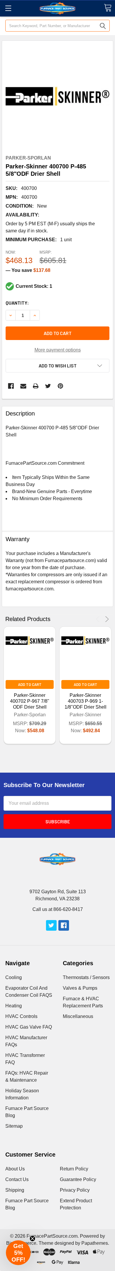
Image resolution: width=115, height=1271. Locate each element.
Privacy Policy (75, 1190)
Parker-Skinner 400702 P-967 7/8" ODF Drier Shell (29, 701)
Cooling (13, 977)
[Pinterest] (60, 386)
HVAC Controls (21, 1016)
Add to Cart (30, 684)
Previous (98, 619)
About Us (15, 1168)
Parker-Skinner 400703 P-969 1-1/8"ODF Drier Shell (85, 701)
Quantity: (17, 303)
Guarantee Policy (78, 1179)
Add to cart (58, 333)
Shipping (14, 1190)
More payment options (57, 349)
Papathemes (94, 1243)
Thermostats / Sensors (86, 977)
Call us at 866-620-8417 (57, 909)
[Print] (35, 386)
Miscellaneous (78, 1016)
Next (106, 619)
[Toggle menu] (8, 8)
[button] (18, 1252)
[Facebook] (11, 386)
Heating (13, 1005)
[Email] (23, 386)
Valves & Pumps (80, 988)
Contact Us (17, 1179)
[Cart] (107, 8)
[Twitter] (48, 386)
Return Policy (74, 1168)
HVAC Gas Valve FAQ (28, 1026)
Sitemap (14, 1126)
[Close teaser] (32, 1239)
